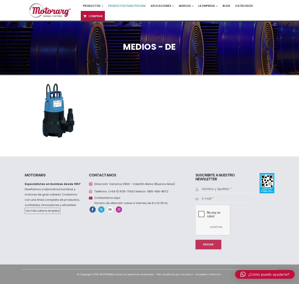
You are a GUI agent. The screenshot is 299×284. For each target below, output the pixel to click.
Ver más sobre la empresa (43, 211)
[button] (265, 274)
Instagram (119, 209)
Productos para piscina (127, 6)
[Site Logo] (49, 10)
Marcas (185, 6)
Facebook (92, 209)
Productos (91, 6)
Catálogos (244, 6)
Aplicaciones (161, 6)
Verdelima (186, 274)
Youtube (110, 209)
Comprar (96, 16)
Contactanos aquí (107, 198)
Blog (226, 6)
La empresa (206, 6)
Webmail (214, 274)
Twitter (101, 209)
